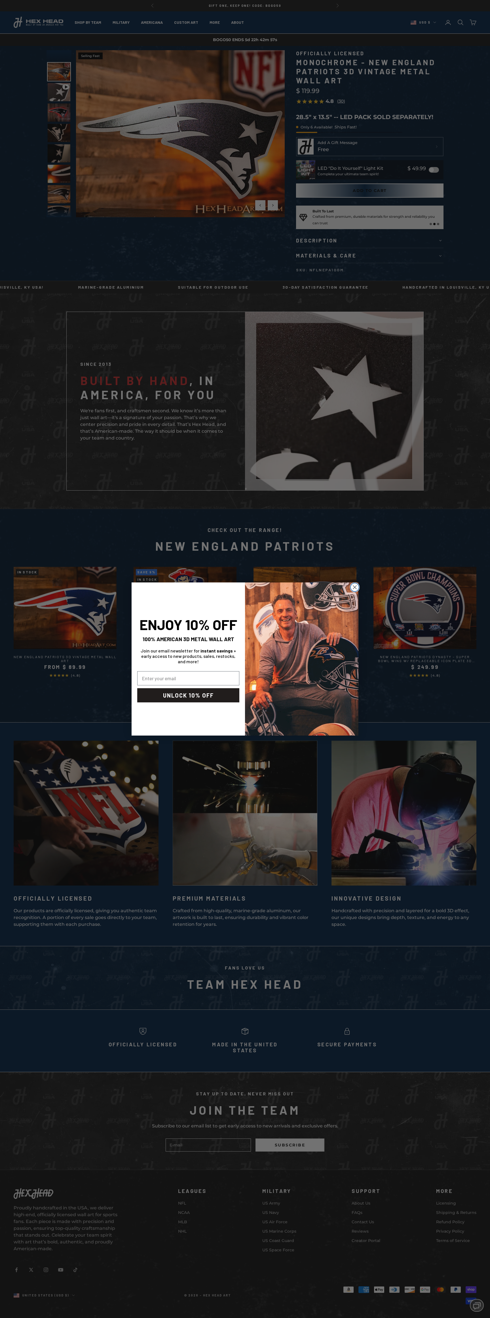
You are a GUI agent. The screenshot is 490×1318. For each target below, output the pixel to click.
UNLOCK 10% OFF (188, 695)
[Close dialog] (354, 587)
